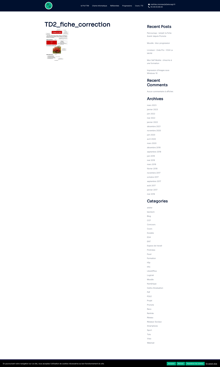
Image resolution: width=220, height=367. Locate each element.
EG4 (149, 237)
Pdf (148, 292)
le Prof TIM (85, 6)
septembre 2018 (154, 152)
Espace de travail (154, 246)
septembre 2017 (154, 181)
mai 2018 (151, 160)
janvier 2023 (152, 109)
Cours (149, 229)
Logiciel (150, 275)
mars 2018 (151, 164)
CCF (149, 220)
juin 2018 (151, 156)
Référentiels (114, 6)
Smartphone (152, 326)
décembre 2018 (154, 147)
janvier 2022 (152, 122)
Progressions (127, 6)
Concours (151, 224)
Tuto (149, 334)
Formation (151, 258)
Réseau (150, 317)
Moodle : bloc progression (158, 43)
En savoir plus (211, 364)
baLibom (151, 212)
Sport (149, 330)
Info (148, 267)
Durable (150, 233)
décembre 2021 (154, 126)
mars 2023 (151, 105)
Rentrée (150, 313)
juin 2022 (151, 114)
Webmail (150, 343)
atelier (149, 207)
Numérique (151, 284)
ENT (149, 241)
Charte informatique (99, 6)
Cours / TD (139, 6)
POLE (149, 296)
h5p (148, 262)
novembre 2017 (153, 173)
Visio (149, 338)
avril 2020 (151, 139)
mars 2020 (151, 143)
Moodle (150, 279)
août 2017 (151, 185)
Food (149, 254)
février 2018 (152, 168)
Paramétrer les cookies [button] (195, 363)
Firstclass (151, 250)
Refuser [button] (181, 363)
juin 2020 (151, 135)
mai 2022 (151, 118)
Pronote (150, 305)
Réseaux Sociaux (154, 322)
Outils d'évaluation (155, 288)
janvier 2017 (152, 190)
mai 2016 (151, 194)
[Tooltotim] (49, 5)
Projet (149, 300)
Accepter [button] (171, 363)
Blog (149, 216)
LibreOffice (152, 271)
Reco (149, 309)
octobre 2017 (153, 177)
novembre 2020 (154, 130)
